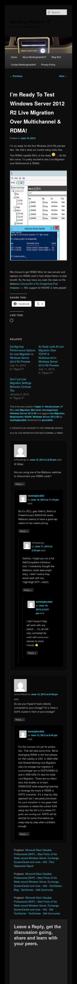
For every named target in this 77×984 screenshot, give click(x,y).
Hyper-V (39, 406)
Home (14, 57)
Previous (16, 76)
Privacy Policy (48, 64)
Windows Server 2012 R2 (23, 413)
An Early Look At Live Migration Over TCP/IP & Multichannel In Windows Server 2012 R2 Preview (51, 356)
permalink (47, 420)
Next (63, 76)
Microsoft (36, 410)
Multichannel (16, 416)
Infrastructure (52, 406)
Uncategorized (50, 410)
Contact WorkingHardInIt (23, 64)
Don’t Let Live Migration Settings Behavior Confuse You (20, 384)
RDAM (27, 416)
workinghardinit (18, 420)
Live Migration (22, 410)
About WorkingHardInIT (34, 57)
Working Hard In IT (30, 21)
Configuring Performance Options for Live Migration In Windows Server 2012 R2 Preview (22, 354)
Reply (20, 484)
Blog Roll (56, 57)
